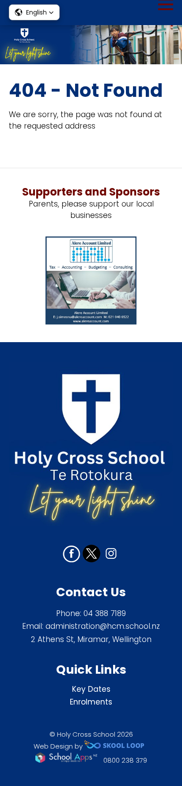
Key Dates (91, 689)
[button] (34, 12)
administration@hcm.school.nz (103, 626)
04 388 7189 (104, 613)
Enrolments (91, 702)
